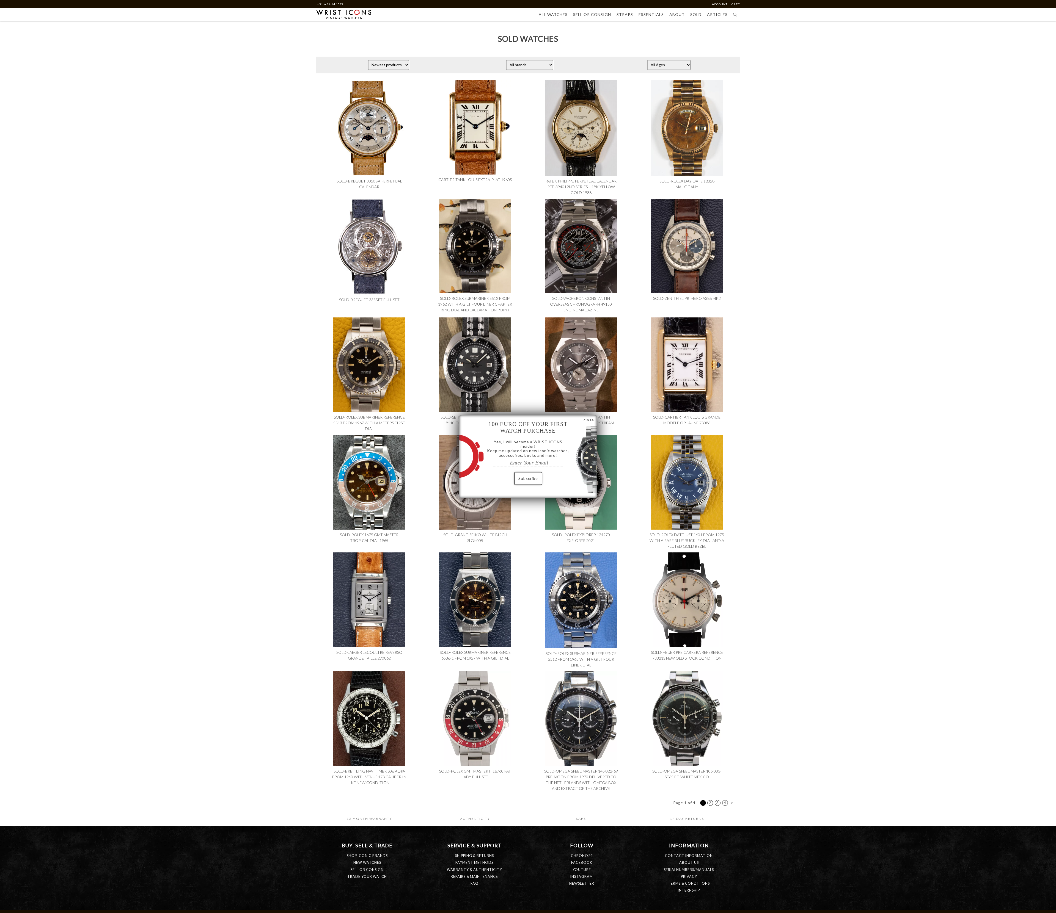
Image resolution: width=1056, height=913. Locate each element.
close (589, 419)
